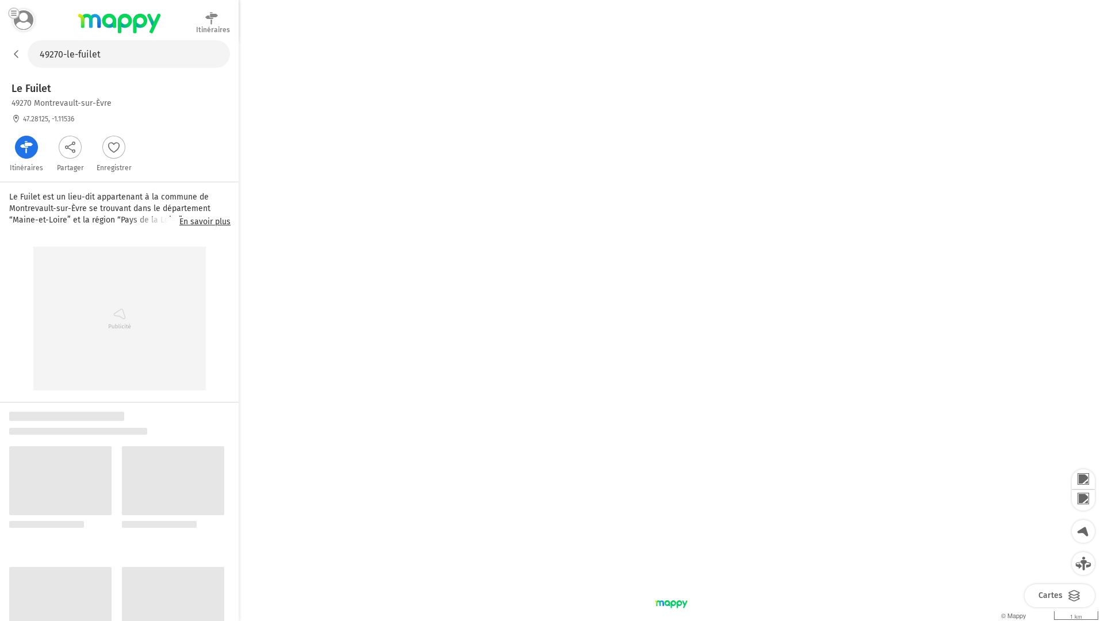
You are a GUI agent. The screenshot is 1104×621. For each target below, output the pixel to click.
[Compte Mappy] (24, 20)
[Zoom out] (1083, 500)
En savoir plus (205, 222)
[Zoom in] (1083, 479)
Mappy (119, 33)
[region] (671, 330)
